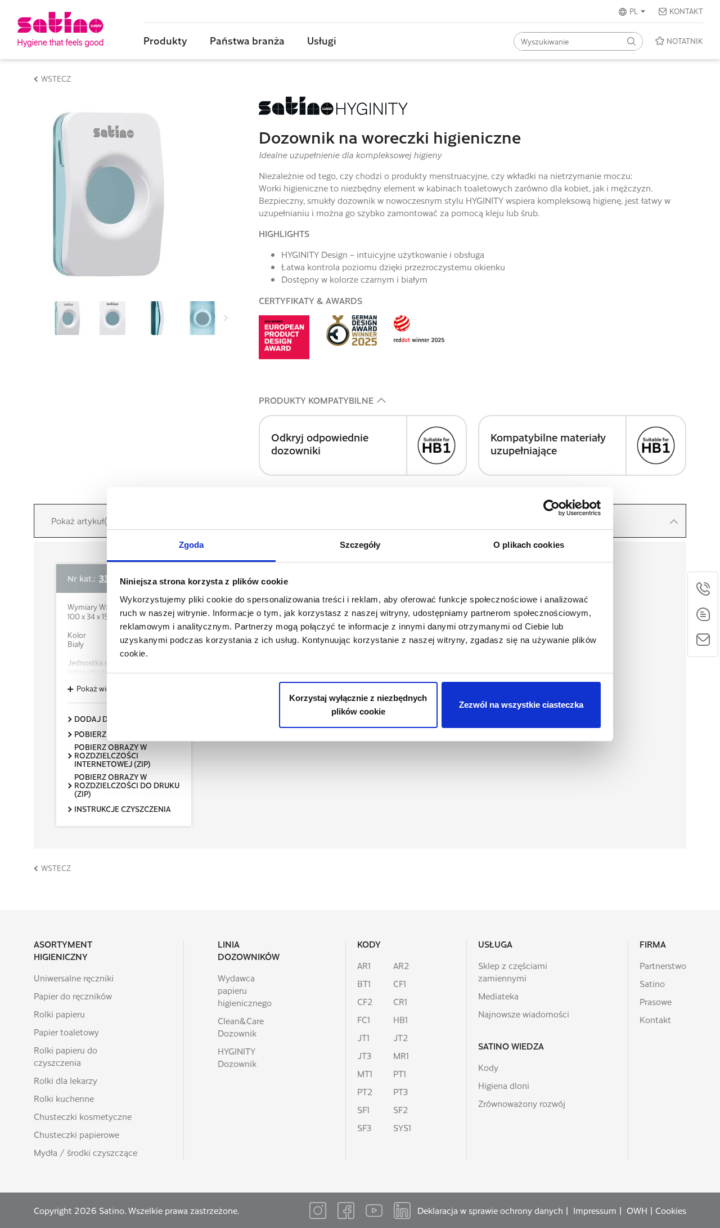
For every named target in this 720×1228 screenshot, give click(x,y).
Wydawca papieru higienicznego (245, 990)
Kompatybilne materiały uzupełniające (548, 443)
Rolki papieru (59, 1014)
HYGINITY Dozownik (237, 1057)
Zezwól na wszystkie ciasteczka (521, 704)
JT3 (364, 1055)
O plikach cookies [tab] (528, 545)
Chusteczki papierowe (76, 1134)
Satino (652, 983)
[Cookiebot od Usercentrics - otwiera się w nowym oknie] (551, 507)
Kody (369, 944)
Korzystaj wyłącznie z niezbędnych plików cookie (358, 704)
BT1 (364, 983)
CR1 (400, 1001)
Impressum (594, 1210)
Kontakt (686, 11)
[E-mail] (703, 614)
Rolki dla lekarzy (65, 1080)
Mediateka (498, 996)
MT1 (364, 1073)
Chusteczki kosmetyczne (83, 1116)
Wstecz (56, 78)
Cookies (670, 1210)
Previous (45, 318)
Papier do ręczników (73, 996)
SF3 (364, 1127)
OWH (637, 1210)
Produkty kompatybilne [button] (316, 400)
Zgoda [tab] (191, 545)
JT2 (400, 1037)
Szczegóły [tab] (360, 545)
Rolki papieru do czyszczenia (65, 1056)
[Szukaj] (631, 41)
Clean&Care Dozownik (241, 1027)
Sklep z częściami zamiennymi (512, 971)
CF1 (399, 983)
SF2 (400, 1109)
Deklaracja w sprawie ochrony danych (490, 1210)
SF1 (363, 1109)
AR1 (364, 965)
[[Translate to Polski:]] (67, 317)
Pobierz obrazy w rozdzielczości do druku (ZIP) (126, 785)
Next (225, 318)
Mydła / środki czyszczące (85, 1152)
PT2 (365, 1091)
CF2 (365, 1001)
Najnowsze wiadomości (523, 1014)
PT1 (399, 1073)
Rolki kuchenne (64, 1098)
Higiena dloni (503, 1085)
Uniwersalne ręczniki (74, 978)
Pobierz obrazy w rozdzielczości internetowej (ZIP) (112, 755)
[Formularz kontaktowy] (703, 639)
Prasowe (656, 1001)
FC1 (363, 1019)
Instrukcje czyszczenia (122, 809)
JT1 (363, 1037)
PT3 (400, 1091)
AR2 (401, 965)
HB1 (400, 1019)
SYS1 (402, 1127)
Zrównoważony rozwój (521, 1103)
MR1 (401, 1055)
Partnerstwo (663, 965)
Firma (653, 944)
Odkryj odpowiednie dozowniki (319, 443)
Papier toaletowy (66, 1032)
